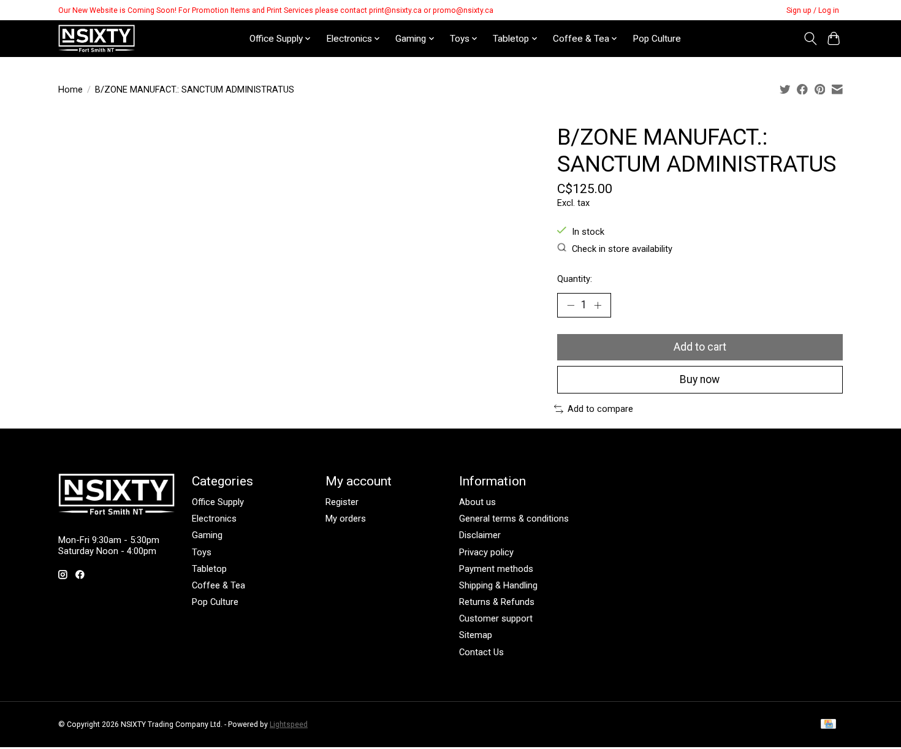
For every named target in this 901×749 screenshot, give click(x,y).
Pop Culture (657, 38)
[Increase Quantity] (597, 305)
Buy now (700, 379)
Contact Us (481, 652)
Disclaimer (480, 535)
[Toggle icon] (810, 39)
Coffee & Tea (218, 585)
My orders (345, 518)
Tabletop (209, 568)
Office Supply (218, 502)
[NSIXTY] (96, 38)
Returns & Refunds (496, 601)
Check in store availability (622, 248)
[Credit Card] (828, 725)
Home (70, 89)
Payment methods (496, 568)
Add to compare (600, 408)
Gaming (207, 535)
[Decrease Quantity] (570, 305)
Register (342, 502)
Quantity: (574, 278)
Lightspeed (289, 724)
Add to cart (700, 347)
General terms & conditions (514, 518)
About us (477, 502)
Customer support (496, 618)
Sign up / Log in (812, 10)
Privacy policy (486, 552)
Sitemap (475, 635)
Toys (201, 552)
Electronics (214, 518)
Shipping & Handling (498, 585)
